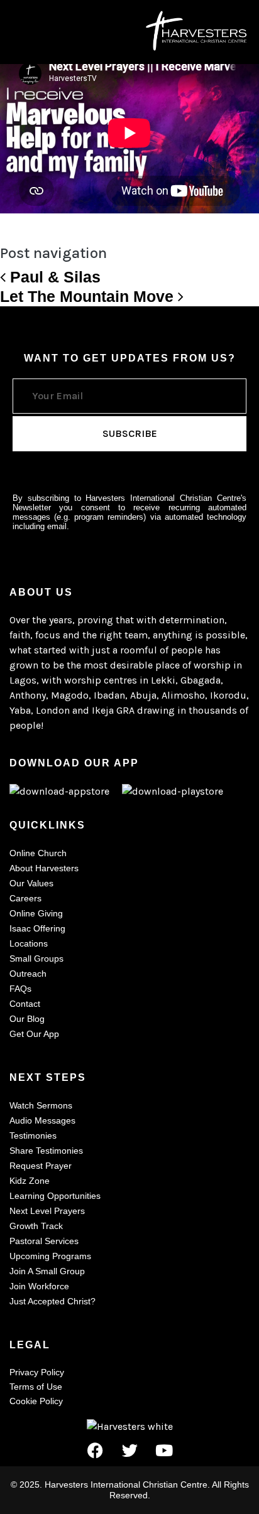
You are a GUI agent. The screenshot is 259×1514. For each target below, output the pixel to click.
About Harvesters (44, 868)
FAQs (20, 989)
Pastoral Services (44, 1241)
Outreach (28, 974)
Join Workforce (39, 1286)
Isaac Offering (37, 928)
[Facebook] (95, 1450)
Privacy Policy (36, 1372)
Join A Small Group (47, 1271)
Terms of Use (35, 1387)
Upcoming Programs (50, 1256)
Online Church (38, 853)
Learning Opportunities (55, 1196)
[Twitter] (129, 1450)
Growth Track (36, 1226)
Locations (28, 943)
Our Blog (27, 1019)
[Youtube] (164, 1450)
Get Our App (34, 1034)
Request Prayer (40, 1166)
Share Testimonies (46, 1151)
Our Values (31, 883)
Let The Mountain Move (89, 296)
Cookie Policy (36, 1401)
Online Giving (36, 913)
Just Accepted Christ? (52, 1301)
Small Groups (36, 958)
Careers (25, 898)
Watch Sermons (40, 1105)
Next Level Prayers (47, 1211)
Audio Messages (42, 1120)
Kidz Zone (29, 1181)
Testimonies (33, 1135)
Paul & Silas (53, 277)
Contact (24, 1004)
